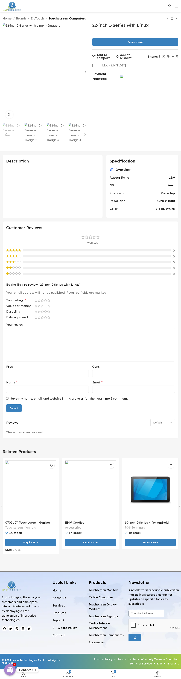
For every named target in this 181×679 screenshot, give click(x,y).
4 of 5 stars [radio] (45, 300)
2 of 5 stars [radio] (39, 300)
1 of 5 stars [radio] (35, 300)
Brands (21, 18)
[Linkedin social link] (173, 56)
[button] (6, 71)
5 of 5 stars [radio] (48, 300)
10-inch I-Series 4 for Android (147, 522)
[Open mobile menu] (176, 6)
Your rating (16, 300)
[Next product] (176, 19)
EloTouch (37, 18)
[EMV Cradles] (90, 490)
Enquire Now (135, 42)
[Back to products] (172, 19)
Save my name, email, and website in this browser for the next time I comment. (69, 398)
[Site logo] (12, 6)
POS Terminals (135, 527)
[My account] (169, 6)
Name (11, 382)
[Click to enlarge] (9, 115)
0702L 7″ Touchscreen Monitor (27, 522)
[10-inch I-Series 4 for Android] (150, 490)
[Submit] (135, 637)
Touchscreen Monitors (20, 527)
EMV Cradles (74, 522)
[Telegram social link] (177, 56)
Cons (96, 366)
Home (7, 18)
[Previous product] (168, 19)
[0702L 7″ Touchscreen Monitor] (30, 490)
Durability (13, 311)
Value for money (18, 306)
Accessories (73, 527)
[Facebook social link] (159, 56)
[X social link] (163, 56)
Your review (16, 324)
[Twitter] (29, 628)
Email (97, 382)
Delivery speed (17, 317)
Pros (9, 366)
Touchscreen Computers (67, 18)
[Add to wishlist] (51, 465)
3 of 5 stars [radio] (42, 300)
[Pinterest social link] (168, 56)
